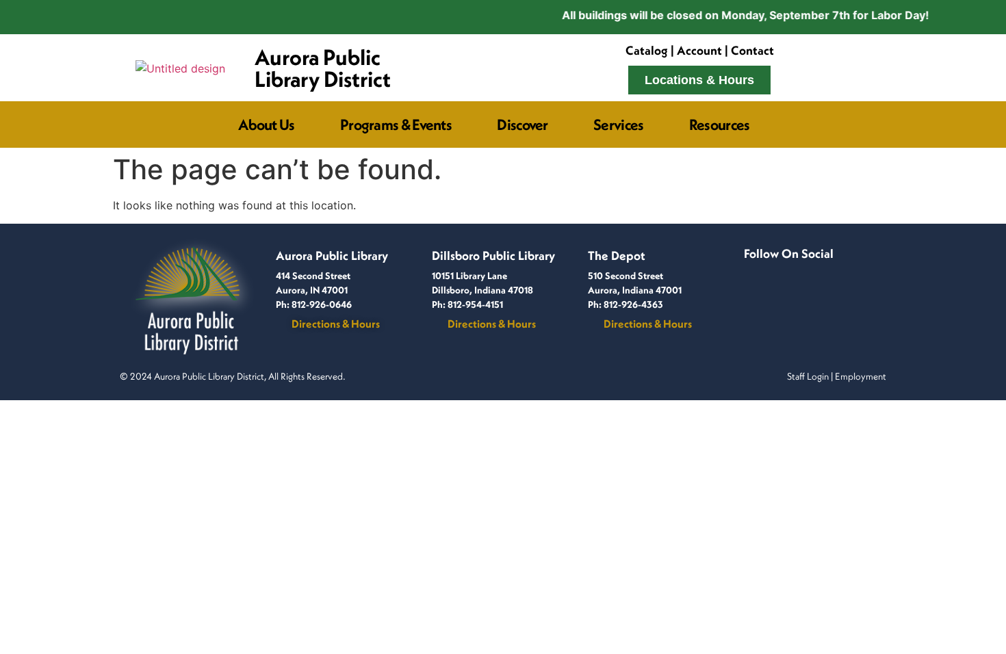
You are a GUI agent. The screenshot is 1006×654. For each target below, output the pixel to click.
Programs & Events (396, 124)
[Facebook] (755, 271)
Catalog (646, 50)
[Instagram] (777, 271)
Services (618, 124)
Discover (522, 124)
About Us (266, 124)
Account (699, 50)
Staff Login (808, 376)
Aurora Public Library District (323, 67)
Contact (752, 50)
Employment (860, 376)
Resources (719, 124)
